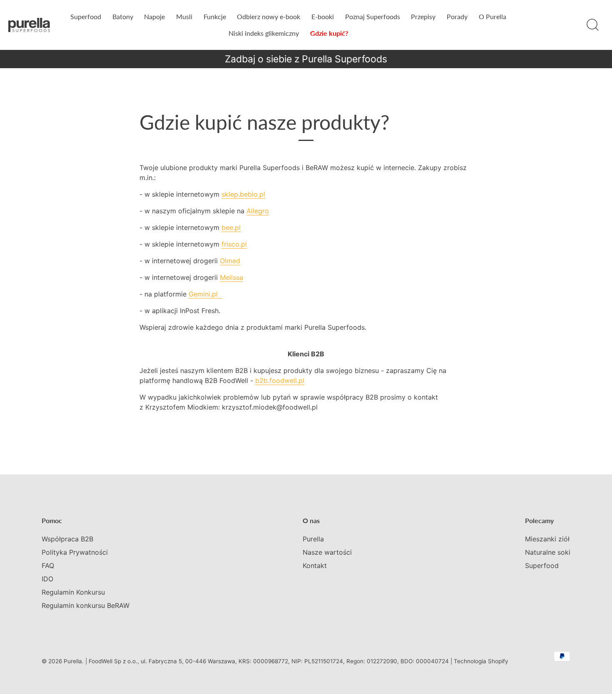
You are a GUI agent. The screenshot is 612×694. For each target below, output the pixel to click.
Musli (184, 16)
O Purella (492, 16)
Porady (457, 16)
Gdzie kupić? (329, 33)
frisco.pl (234, 244)
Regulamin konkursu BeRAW (85, 605)
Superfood (85, 16)
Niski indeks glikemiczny (264, 33)
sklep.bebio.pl (243, 194)
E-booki (322, 16)
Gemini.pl (205, 294)
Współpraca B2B (67, 539)
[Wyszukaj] (592, 25)
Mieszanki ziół (547, 539)
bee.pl (231, 227)
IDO (47, 579)
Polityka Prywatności (75, 552)
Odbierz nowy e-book (268, 16)
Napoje (154, 16)
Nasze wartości (327, 552)
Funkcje (215, 16)
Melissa (231, 277)
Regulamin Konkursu (73, 592)
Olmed (230, 261)
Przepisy (423, 16)
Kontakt (315, 565)
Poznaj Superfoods (372, 16)
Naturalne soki (547, 552)
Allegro (257, 211)
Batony (122, 16)
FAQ (48, 565)
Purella (313, 539)
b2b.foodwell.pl (279, 380)
